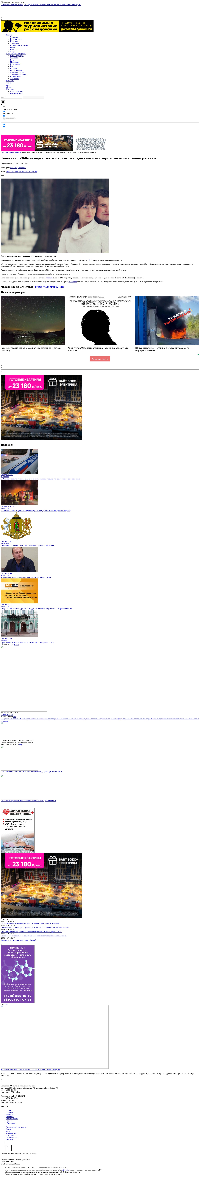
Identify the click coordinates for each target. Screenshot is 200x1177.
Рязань (3, 11)
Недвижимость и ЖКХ (19, 45)
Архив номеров (16, 91)
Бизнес (13, 47)
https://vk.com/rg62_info (49, 286)
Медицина (14, 62)
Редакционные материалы (16, 54)
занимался (73, 282)
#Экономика (10, 1123)
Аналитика (14, 79)
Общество (14, 37)
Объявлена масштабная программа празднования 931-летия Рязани (27, 545)
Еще (14, 717)
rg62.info (65, 1170)
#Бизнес (4, 640)
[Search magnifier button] (3, 102)
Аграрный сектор (17, 72)
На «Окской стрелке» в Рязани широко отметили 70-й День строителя (28, 801)
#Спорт (8, 1121)
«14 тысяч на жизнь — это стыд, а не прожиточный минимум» (26, 577)
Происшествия (16, 39)
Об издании (10, 89)
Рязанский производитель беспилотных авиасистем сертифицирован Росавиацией (33, 936)
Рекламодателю (16, 93)
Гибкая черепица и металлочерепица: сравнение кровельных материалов (30, 923)
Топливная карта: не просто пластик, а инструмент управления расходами (30, 1070)
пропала (49, 278)
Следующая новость (100, 359)
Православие (15, 77)
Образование (15, 64)
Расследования (16, 70)
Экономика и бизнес (18, 74)
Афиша (8, 87)
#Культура (5, 543)
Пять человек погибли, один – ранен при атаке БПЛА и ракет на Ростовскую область (35, 927)
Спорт (12, 52)
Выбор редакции (16, 56)
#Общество (10, 1115)
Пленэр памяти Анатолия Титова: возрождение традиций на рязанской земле (31, 772)
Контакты (9, 1139)
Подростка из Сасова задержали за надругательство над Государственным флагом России (36, 609)
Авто (8, 85)
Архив (16, 645)
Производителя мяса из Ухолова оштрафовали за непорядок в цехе (27, 643)
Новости (9, 35)
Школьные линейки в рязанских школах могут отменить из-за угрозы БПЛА (31, 932)
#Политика (10, 1117)
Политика (14, 41)
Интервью (10, 81)
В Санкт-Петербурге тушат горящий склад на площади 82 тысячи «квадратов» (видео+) (35, 511)
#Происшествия (12, 1119)
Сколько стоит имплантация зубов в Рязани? (18, 940)
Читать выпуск (7, 715)
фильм (34, 172)
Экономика (14, 43)
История (13, 68)
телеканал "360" (25, 172)
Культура (13, 49)
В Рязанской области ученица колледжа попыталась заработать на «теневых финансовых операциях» (41, 5)
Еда (11, 66)
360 (90, 260)
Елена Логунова (12, 172)
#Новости (5, 477)
